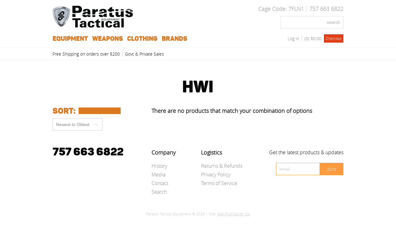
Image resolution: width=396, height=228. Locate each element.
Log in (293, 38)
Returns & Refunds (221, 166)
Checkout (334, 38)
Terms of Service (219, 183)
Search (159, 191)
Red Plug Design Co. (233, 213)
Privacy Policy (215, 174)
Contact (160, 183)
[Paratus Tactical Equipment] (93, 26)
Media (159, 174)
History (159, 166)
